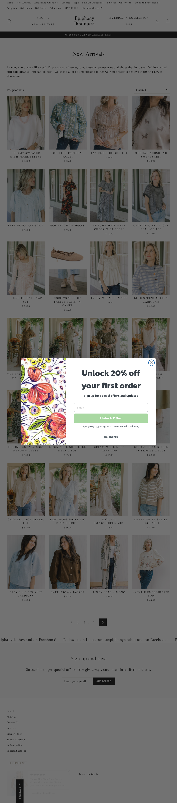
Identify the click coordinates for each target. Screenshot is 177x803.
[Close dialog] (151, 363)
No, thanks (111, 437)
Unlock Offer (111, 418)
